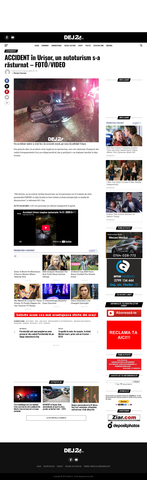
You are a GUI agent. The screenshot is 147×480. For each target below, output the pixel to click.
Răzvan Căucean (20, 73)
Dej (37, 321)
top (41, 323)
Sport (80, 45)
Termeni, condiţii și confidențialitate (97, 466)
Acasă (39, 466)
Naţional (109, 45)
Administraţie (57, 45)
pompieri (18, 323)
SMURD (26, 323)
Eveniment (45, 45)
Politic (88, 45)
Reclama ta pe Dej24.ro (73, 466)
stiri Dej (34, 323)
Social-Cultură (69, 45)
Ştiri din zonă (98, 45)
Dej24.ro (43, 321)
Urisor (47, 323)
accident (30, 321)
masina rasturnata (82, 321)
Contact (60, 466)
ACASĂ (37, 45)
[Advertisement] (73, 16)
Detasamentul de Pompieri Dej (61, 321)
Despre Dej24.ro (49, 466)
